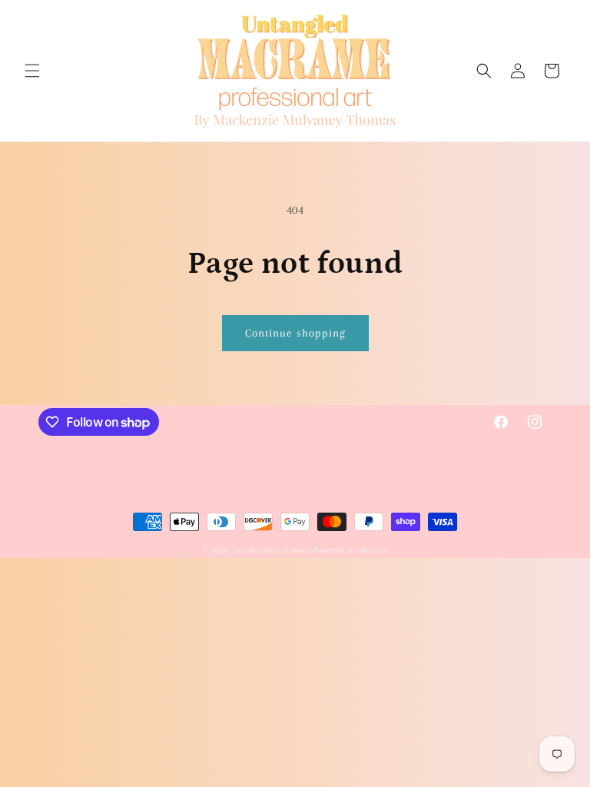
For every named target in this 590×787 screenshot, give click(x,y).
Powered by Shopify (350, 550)
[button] (32, 71)
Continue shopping (295, 333)
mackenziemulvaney (272, 550)
